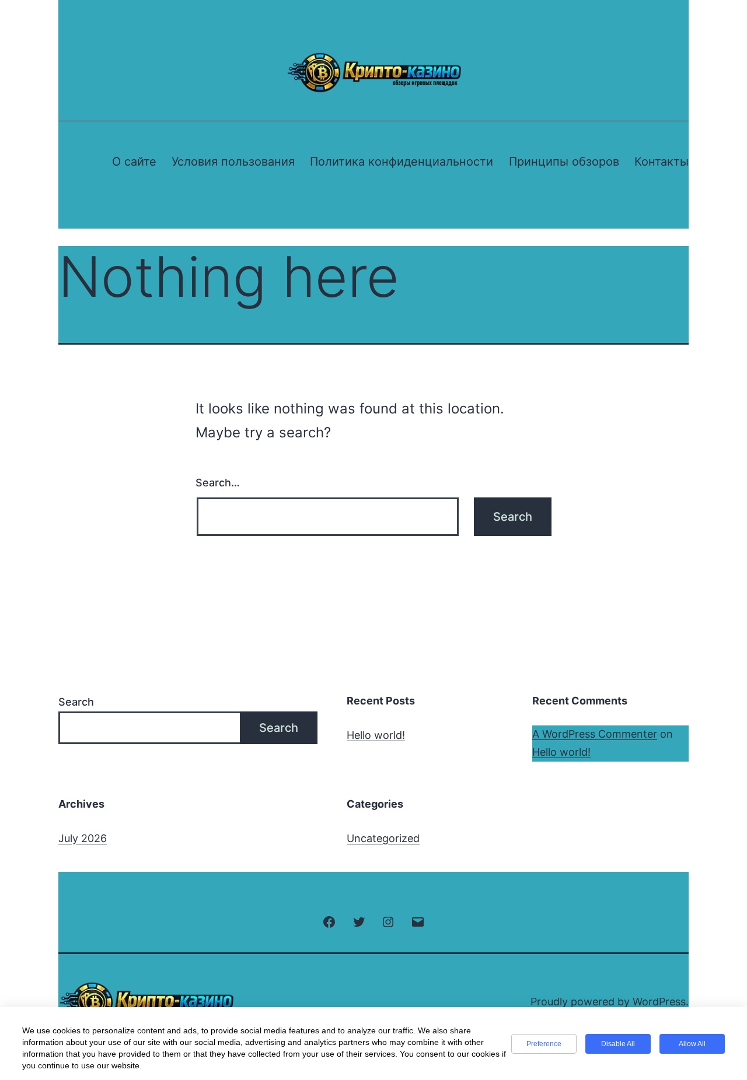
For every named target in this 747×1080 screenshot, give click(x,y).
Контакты (661, 162)
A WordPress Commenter (594, 734)
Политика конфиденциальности (401, 162)
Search (76, 702)
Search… (218, 482)
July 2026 (82, 838)
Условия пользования (233, 162)
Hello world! (376, 735)
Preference (543, 1044)
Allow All (692, 1044)
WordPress (659, 1001)
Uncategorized (383, 838)
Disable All (618, 1044)
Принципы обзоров (564, 162)
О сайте (134, 162)
